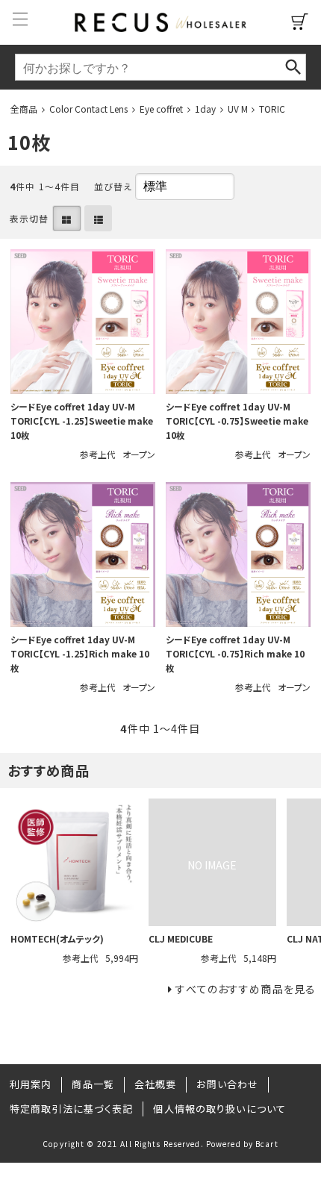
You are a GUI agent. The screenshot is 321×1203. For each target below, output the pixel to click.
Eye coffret (161, 108)
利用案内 (31, 1084)
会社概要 (155, 1084)
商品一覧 (92, 1084)
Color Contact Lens (88, 108)
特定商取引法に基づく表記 (71, 1109)
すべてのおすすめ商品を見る (245, 988)
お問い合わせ (227, 1084)
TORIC (272, 108)
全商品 (23, 108)
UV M (238, 108)
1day (205, 108)
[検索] (293, 67)
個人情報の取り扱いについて (219, 1109)
